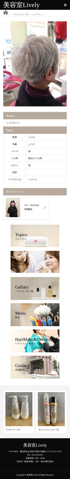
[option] (35, 63)
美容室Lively (21, 5)
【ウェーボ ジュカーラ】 (49, 430)
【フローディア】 (13, 430)
